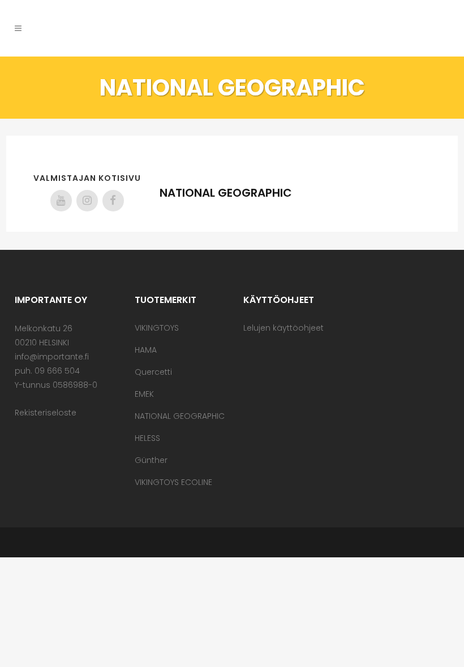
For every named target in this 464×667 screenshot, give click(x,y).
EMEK (144, 394)
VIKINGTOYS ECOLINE (173, 482)
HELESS (147, 438)
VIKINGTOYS (157, 328)
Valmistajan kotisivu (87, 178)
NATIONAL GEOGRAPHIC (180, 416)
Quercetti (153, 372)
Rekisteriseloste (45, 412)
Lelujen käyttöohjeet (283, 328)
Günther (151, 460)
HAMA (146, 350)
